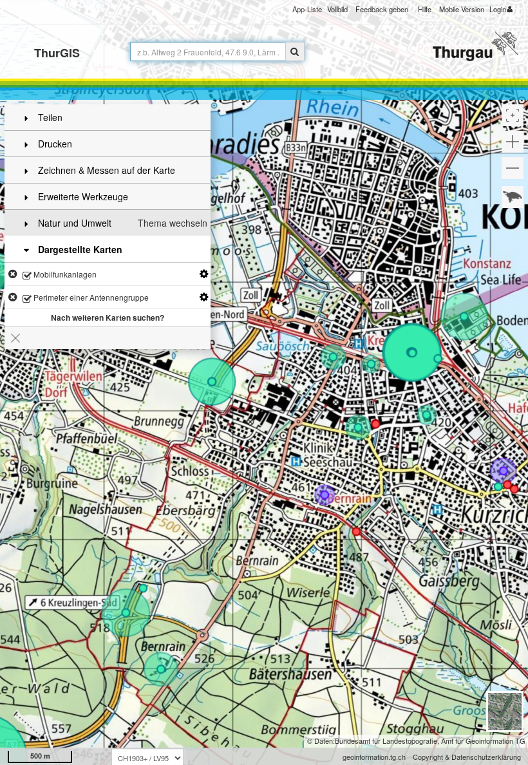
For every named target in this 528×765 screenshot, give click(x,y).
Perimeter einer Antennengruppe (90, 297)
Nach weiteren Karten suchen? (107, 317)
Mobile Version (461, 9)
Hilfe (424, 9)
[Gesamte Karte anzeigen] (512, 197)
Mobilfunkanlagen (64, 274)
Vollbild (337, 9)
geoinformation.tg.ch (374, 756)
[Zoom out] (512, 168)
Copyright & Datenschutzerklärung (467, 756)
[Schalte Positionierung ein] (512, 115)
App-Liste (307, 9)
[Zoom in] (512, 142)
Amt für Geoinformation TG (483, 740)
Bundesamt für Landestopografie (386, 740)
